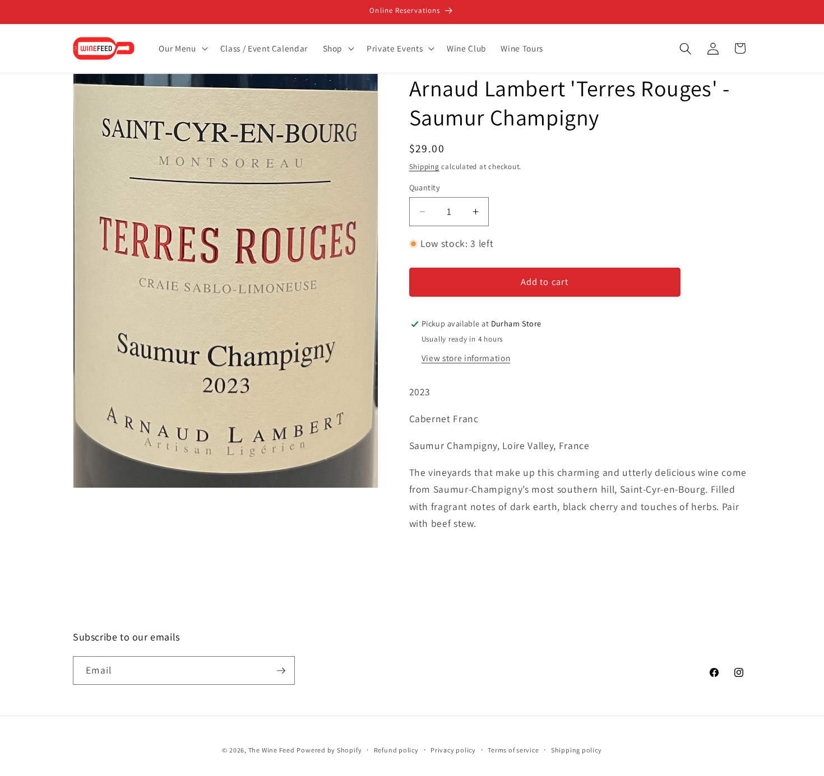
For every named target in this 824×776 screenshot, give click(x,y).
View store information (466, 357)
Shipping (424, 166)
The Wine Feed (271, 750)
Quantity (425, 187)
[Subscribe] (280, 670)
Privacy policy (453, 750)
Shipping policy (576, 750)
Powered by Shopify (329, 750)
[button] (181, 49)
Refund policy (396, 750)
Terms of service (513, 750)
